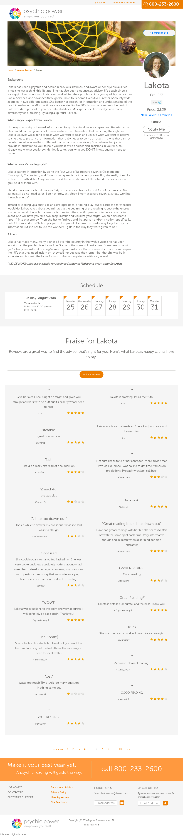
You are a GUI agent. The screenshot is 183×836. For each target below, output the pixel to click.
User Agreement (60, 797)
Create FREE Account (123, 2)
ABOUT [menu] (127, 33)
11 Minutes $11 (159, 32)
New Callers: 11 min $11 (156, 115)
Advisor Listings (24, 70)
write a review (91, 374)
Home (11, 70)
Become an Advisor (62, 787)
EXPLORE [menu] (106, 33)
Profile (39, 70)
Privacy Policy (58, 792)
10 (120, 749)
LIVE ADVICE (81, 33)
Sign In (101, 2)
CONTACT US (15, 792)
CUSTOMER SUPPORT (20, 797)
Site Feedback (59, 802)
